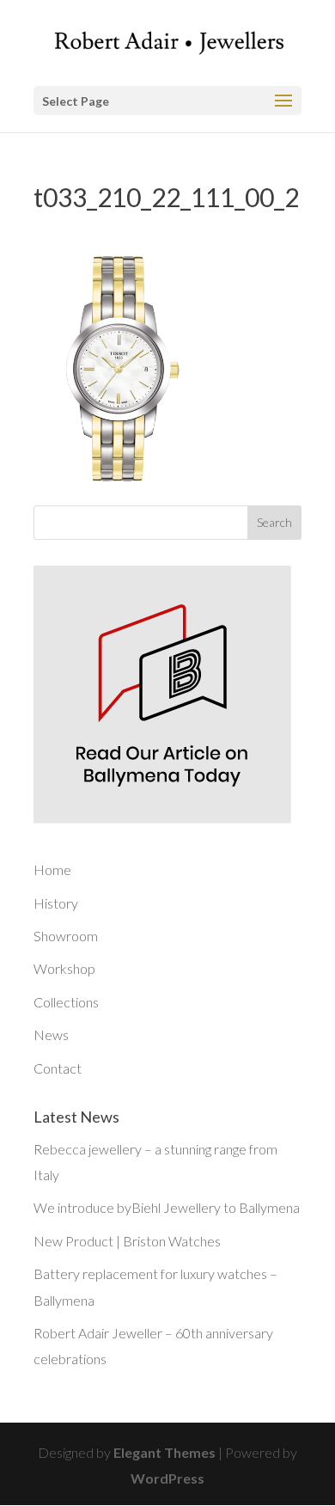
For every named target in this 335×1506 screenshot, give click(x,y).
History (56, 903)
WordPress (167, 1478)
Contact (58, 1068)
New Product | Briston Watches (127, 1241)
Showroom (66, 935)
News (51, 1034)
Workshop (64, 968)
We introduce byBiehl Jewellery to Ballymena (167, 1207)
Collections (66, 1002)
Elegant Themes (164, 1452)
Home (52, 869)
